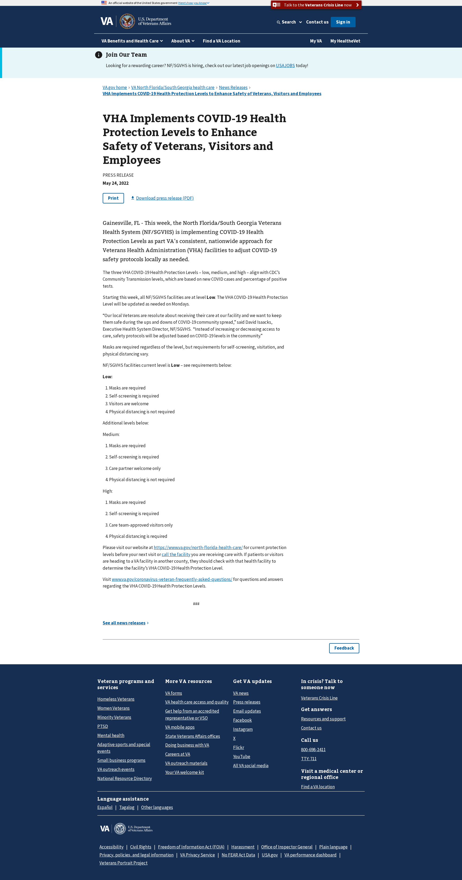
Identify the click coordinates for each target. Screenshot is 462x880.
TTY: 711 (309, 759)
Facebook (242, 720)
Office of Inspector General (287, 847)
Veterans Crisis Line (319, 698)
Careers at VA (177, 754)
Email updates (247, 711)
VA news (241, 693)
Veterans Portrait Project (123, 863)
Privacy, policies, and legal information (136, 855)
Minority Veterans (114, 717)
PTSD (102, 726)
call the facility (176, 554)
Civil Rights (140, 847)
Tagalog (126, 807)
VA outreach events (115, 769)
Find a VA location (318, 787)
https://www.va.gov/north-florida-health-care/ (198, 547)
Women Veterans (113, 708)
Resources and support (323, 719)
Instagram (243, 729)
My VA (316, 41)
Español (105, 807)
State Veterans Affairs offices (192, 736)
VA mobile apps (180, 727)
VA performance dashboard (310, 855)
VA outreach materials (186, 763)
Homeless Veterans (115, 699)
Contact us (317, 22)
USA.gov (270, 855)
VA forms (173, 693)
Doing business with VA (187, 745)
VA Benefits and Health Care (130, 41)
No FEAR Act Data (238, 855)
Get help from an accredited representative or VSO (192, 714)
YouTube (241, 756)
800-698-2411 (313, 749)
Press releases (246, 702)
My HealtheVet (345, 41)
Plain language (333, 847)
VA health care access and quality (197, 702)
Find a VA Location (221, 41)
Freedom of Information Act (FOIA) (191, 847)
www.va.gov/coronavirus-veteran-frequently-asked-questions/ (172, 579)
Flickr (238, 747)
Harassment (243, 847)
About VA (180, 41)
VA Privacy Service (197, 855)
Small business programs (121, 760)
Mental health (110, 735)
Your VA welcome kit (184, 772)
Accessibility (111, 847)
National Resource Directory (124, 778)
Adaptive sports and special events (123, 748)
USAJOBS (285, 65)
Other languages (157, 807)
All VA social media (250, 766)
